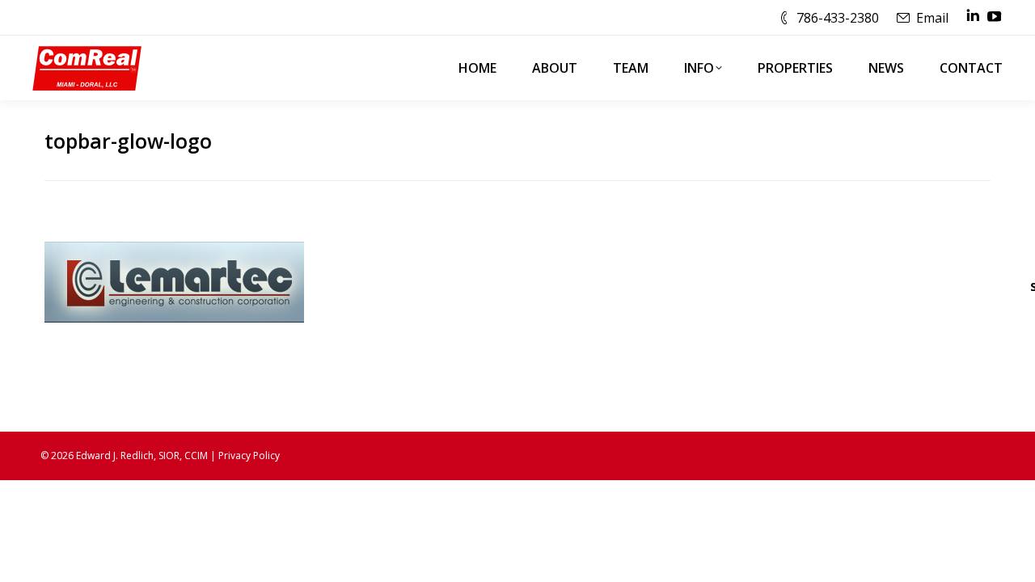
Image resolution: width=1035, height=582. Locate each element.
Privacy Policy (249, 455)
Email (932, 18)
